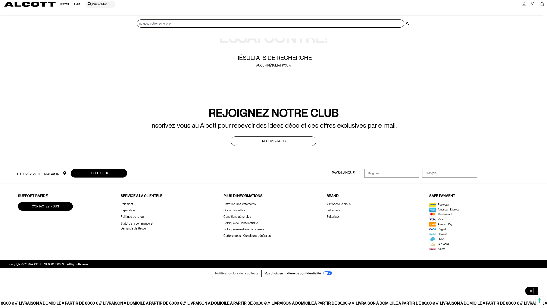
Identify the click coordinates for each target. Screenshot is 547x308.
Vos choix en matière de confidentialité (293, 273)
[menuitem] (65, 4)
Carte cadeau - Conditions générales (247, 235)
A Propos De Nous (338, 204)
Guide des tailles (234, 210)
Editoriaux (333, 216)
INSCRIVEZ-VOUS (274, 141)
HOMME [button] (65, 4)
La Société (333, 210)
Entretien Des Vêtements (240, 204)
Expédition (128, 210)
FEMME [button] (77, 4)
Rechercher (99, 173)
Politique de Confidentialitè (241, 223)
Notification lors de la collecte (236, 273)
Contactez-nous (45, 206)
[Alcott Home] (30, 4)
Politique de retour (133, 216)
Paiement (127, 204)
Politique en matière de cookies (244, 229)
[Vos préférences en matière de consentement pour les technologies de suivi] (539, 300)
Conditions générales (237, 216)
